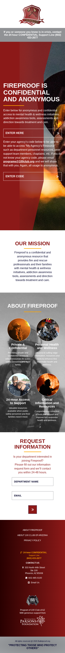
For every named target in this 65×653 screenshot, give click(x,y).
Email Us (35, 582)
